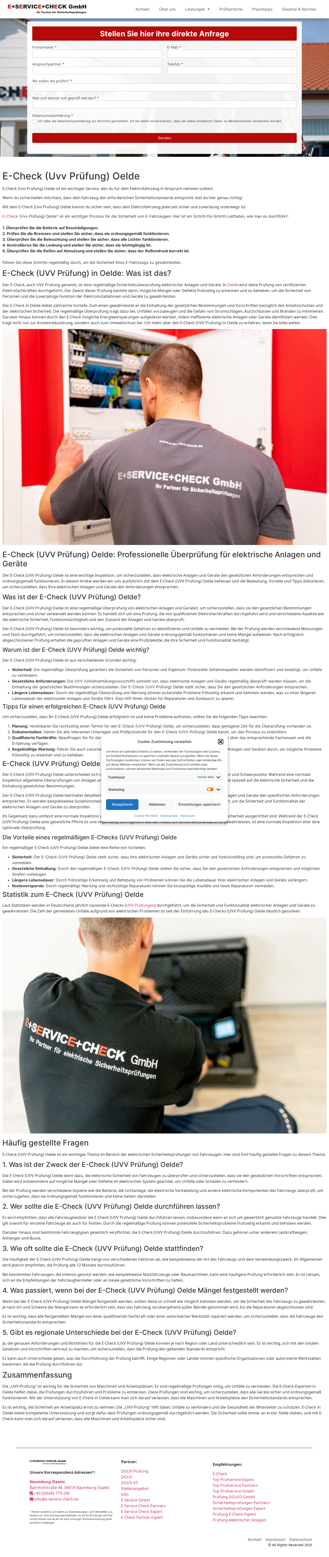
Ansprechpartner (48, 64)
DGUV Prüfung (134, 1471)
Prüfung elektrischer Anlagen (239, 1520)
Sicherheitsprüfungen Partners (241, 1502)
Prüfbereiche (231, 9)
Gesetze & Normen (299, 9)
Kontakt (143, 9)
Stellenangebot (135, 1488)
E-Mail (174, 47)
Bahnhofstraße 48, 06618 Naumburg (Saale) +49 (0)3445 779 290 (69, 1487)
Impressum (187, 815)
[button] (220, 741)
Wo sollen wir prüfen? (52, 81)
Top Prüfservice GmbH (233, 1491)
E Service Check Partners (143, 1505)
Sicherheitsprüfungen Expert (239, 1508)
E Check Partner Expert (142, 1517)
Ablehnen (157, 804)
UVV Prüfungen (140, 905)
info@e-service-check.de (56, 1499)
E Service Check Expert (141, 1511)
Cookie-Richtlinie (146, 815)
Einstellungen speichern (199, 804)
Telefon (175, 64)
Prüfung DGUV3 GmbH (234, 1497)
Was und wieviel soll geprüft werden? (65, 98)
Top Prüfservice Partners (235, 1485)
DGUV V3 (129, 1482)
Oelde (232, 284)
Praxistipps (262, 9)
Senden (164, 138)
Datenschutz (169, 815)
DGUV (126, 1477)
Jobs (125, 1494)
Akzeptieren (122, 804)
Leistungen (195, 9)
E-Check (10, 216)
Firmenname (44, 47)
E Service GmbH (135, 1500)
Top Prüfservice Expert (233, 1479)
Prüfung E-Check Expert (234, 1514)
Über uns (167, 9)
